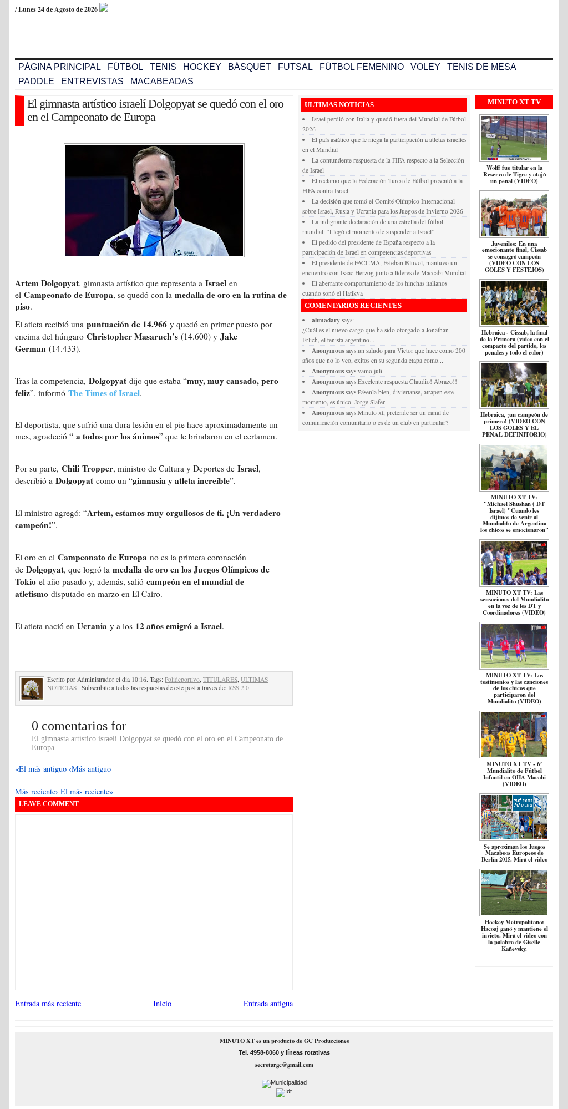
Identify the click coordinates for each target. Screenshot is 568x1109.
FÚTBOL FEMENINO (362, 67)
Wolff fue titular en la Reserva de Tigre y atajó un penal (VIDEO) (514, 174)
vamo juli (370, 371)
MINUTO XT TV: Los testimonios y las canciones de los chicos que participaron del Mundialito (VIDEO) (514, 688)
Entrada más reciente (48, 1003)
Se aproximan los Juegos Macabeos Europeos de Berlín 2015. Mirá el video (514, 853)
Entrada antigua (268, 1003)
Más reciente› (37, 791)
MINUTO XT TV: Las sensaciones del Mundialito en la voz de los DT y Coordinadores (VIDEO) (514, 602)
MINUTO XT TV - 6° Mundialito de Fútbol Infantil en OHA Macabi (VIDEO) (514, 773)
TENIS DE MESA (481, 67)
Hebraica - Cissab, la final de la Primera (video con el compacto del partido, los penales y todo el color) (514, 342)
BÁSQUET (249, 67)
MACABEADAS (162, 81)
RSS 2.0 (238, 687)
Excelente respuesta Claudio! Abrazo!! (407, 381)
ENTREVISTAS (92, 81)
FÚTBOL (125, 67)
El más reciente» (86, 791)
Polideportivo (182, 679)
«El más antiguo (42, 768)
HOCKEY (202, 67)
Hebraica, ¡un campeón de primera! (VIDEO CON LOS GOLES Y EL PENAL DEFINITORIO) (514, 424)
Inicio (162, 1003)
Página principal (59, 67)
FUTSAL (295, 67)
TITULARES (220, 679)
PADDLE (36, 81)
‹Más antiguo (90, 768)
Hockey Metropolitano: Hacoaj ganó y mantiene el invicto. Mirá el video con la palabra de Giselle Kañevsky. (514, 935)
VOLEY (425, 67)
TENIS (163, 67)
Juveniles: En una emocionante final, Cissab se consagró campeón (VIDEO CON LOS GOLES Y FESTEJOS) (514, 257)
